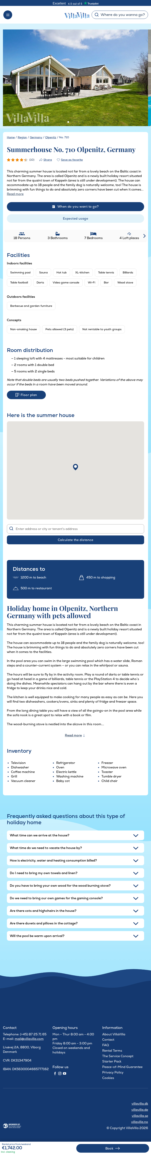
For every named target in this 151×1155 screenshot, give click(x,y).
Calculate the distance (75, 540)
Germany (36, 137)
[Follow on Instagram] (59, 1073)
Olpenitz (50, 137)
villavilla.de (139, 1110)
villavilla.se (140, 1116)
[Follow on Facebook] (55, 1073)
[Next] (140, 78)
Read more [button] (15, 194)
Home (11, 137)
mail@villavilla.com (29, 1039)
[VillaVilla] (75, 15)
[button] (75, 467)
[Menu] (7, 14)
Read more (73, 735)
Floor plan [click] (29, 395)
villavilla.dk (140, 1104)
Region (22, 137)
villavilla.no (139, 1122)
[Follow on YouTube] (64, 1073)
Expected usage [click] (75, 218)
